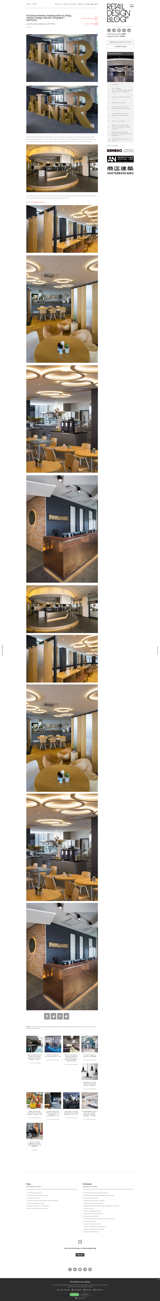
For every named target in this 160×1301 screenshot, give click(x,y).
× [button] (158, 1279)
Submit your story (69, 4)
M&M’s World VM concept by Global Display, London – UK (34, 1113)
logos (82, 1027)
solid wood (29, 1028)
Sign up (80, 1255)
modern (87, 1027)
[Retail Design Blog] (120, 13)
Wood (38, 1028)
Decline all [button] (85, 1294)
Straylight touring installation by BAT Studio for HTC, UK (71, 1113)
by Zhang (34, 1150)
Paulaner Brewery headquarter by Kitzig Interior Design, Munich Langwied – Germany (48, 18)
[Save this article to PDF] (66, 1016)
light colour (77, 1027)
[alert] (80, 1289)
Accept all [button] (74, 1294)
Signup (34, 4)
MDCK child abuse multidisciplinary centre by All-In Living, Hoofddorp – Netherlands (71, 1058)
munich (92, 1027)
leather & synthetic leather (65, 1027)
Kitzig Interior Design (38, 202)
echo (45, 1027)
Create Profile (120, 46)
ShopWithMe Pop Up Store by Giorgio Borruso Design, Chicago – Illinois (89, 1114)
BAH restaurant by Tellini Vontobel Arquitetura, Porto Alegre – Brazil (34, 1057)
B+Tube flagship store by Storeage (89, 1055)
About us (58, 4)
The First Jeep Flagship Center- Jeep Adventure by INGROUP (34, 1144)
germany (50, 1027)
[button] (58, 1290)
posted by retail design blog (35, 24)
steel (34, 1028)
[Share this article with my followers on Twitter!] (53, 1016)
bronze (32, 1027)
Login (28, 4)
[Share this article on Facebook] (47, 1016)
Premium (80, 4)
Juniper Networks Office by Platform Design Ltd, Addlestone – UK (53, 1114)
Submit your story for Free (120, 42)
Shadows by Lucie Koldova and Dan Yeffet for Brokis (89, 1084)
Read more (90, 1286)
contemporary (39, 1027)
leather (56, 1027)
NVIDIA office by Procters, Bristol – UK (53, 1055)
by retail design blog (35, 1063)
